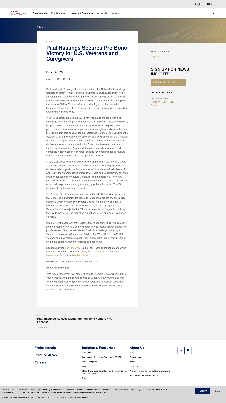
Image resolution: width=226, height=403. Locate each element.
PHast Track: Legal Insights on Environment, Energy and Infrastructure (104, 372)
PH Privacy (87, 366)
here (96, 261)
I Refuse (216, 391)
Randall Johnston (81, 255)
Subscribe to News (164, 82)
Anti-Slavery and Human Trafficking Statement (150, 371)
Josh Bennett (101, 251)
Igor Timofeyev (72, 247)
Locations (134, 366)
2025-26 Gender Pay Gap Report (144, 375)
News (132, 352)
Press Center (135, 357)
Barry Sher (87, 251)
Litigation (155, 56)
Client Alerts (87, 352)
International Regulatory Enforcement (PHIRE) (102, 357)
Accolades (134, 361)
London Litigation (89, 361)
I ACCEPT (203, 391)
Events (85, 378)
